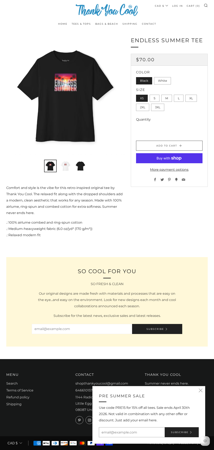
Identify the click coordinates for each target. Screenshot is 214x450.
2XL (142, 107)
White (162, 81)
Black (144, 81)
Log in (177, 5)
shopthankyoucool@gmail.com (101, 383)
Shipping (14, 404)
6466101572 (84, 390)
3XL (157, 107)
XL (191, 98)
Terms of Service (19, 390)
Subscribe (155, 329)
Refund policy (17, 397)
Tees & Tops (81, 23)
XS (142, 98)
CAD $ (159, 5)
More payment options (169, 170)
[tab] (50, 166)
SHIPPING (130, 23)
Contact (149, 23)
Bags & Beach (106, 23)
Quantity (143, 119)
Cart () (193, 5)
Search (12, 383)
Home (62, 23)
